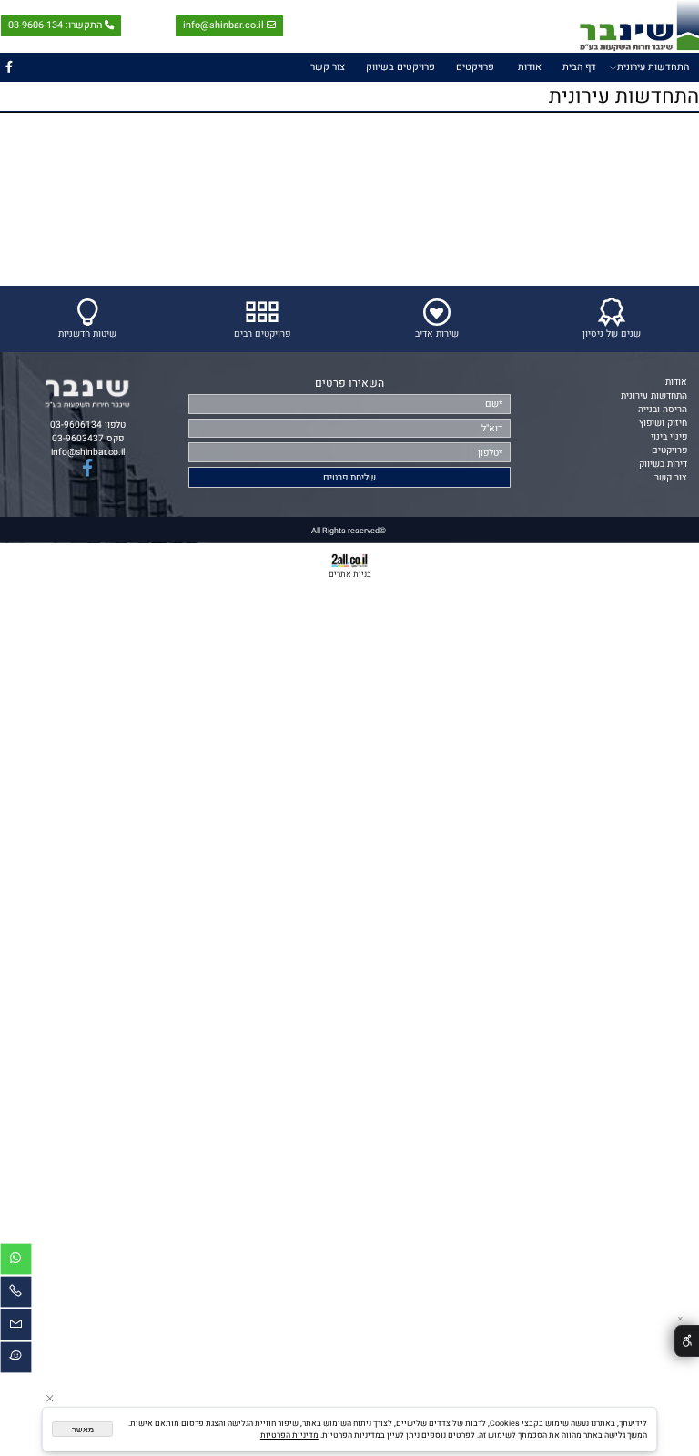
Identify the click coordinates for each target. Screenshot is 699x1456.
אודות (530, 67)
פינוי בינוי (669, 436)
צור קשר (327, 67)
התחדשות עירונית (653, 67)
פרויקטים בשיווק (400, 67)
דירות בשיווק (663, 463)
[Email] (16, 1327)
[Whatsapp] (16, 1262)
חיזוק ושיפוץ (663, 423)
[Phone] (16, 1294)
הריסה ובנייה (662, 409)
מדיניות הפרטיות (289, 1435)
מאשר (83, 1429)
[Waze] (16, 1360)
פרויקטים (475, 67)
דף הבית (579, 67)
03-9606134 (76, 424)
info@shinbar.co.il (223, 26)
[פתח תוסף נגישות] (686, 1341)
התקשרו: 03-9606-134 (55, 26)
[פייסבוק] (9, 67)
